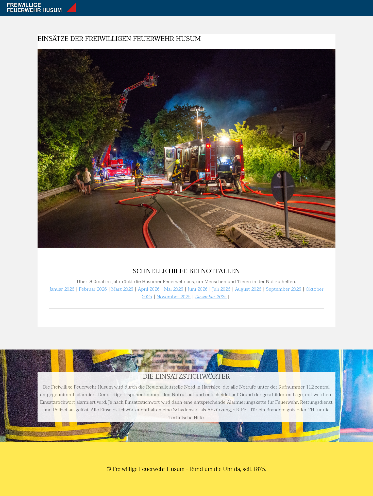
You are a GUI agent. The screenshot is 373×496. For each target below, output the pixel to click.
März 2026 (122, 289)
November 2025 (174, 297)
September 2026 (283, 289)
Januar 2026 (61, 289)
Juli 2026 (221, 289)
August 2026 (248, 289)
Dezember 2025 (211, 297)
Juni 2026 (198, 289)
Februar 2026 (93, 289)
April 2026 (149, 289)
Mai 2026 (173, 289)
